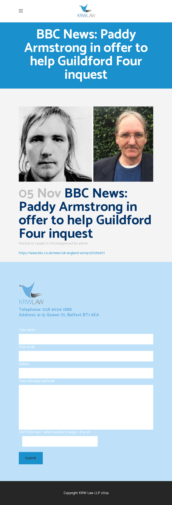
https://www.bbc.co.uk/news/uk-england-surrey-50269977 (62, 253)
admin (83, 243)
